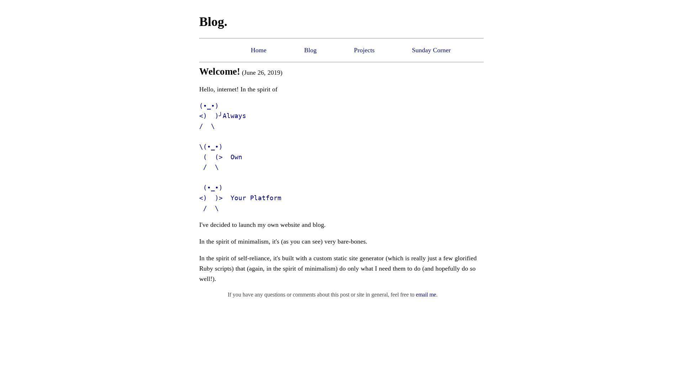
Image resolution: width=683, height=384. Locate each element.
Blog (310, 50)
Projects (364, 50)
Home (258, 50)
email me (426, 295)
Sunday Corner (431, 50)
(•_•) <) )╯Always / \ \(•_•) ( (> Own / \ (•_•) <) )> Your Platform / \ (240, 157)
